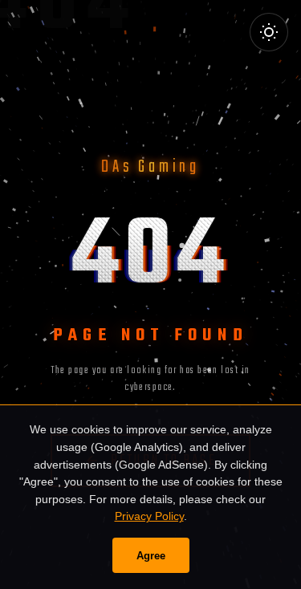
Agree (150, 556)
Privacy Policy (149, 516)
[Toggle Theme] (269, 32)
